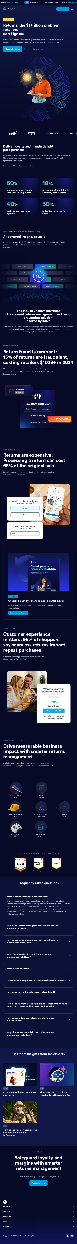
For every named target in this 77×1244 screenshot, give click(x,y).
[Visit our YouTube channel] (72, 1236)
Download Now (55, 2)
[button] (38, 1206)
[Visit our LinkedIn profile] (67, 1236)
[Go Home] (5, 1202)
